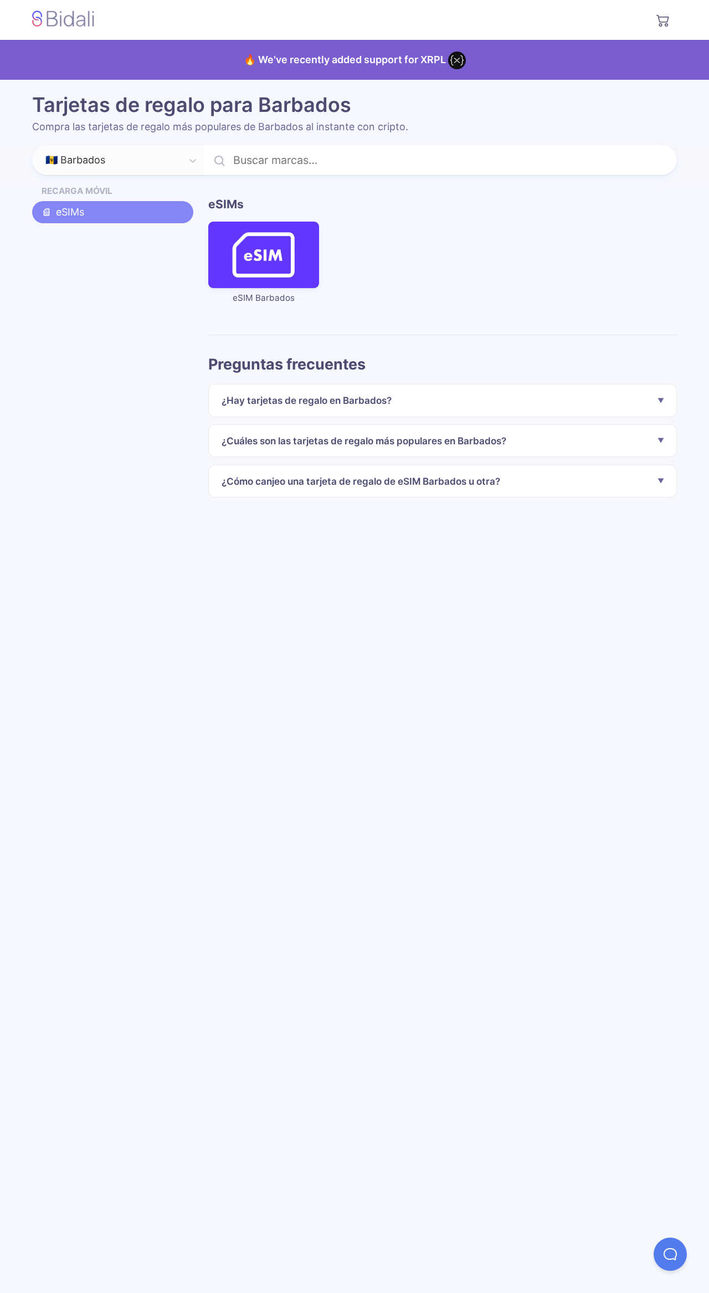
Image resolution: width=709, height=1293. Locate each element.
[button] (670, 1254)
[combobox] (46, 161)
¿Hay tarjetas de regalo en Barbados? (307, 400)
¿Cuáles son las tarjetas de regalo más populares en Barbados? (364, 441)
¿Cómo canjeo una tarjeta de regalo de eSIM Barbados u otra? (361, 481)
